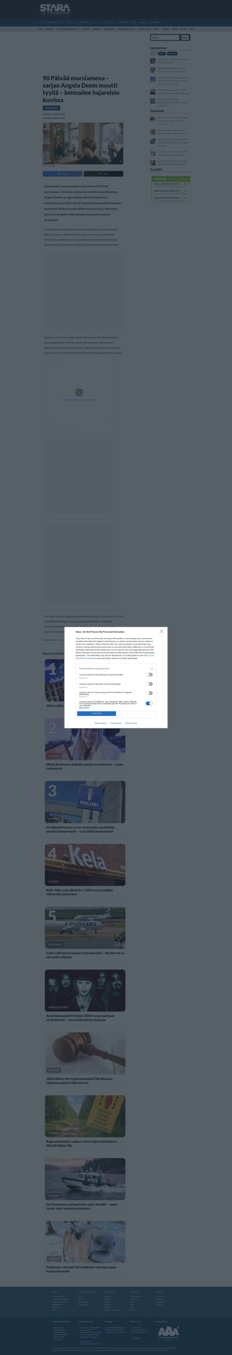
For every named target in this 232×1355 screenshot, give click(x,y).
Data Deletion (101, 723)
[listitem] (116, 668)
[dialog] (116, 677)
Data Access (116, 723)
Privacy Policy (131, 723)
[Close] (162, 632)
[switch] (149, 674)
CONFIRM (97, 714)
